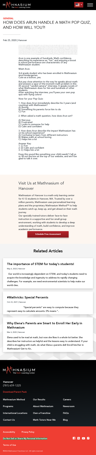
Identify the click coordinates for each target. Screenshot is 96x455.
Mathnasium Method (14, 400)
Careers (67, 400)
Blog (65, 420)
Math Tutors (44, 420)
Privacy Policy (28, 432)
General (8, 18)
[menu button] (78, 4)
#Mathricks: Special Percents (27, 297)
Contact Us (9, 420)
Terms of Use (9, 445)
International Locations (15, 413)
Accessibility (9, 432)
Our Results (39, 400)
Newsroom (68, 406)
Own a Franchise (41, 413)
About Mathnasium (43, 406)
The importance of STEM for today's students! (40, 264)
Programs (8, 406)
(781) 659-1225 (12, 385)
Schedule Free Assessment (48, 234)
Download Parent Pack (15, 392)
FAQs (66, 413)
